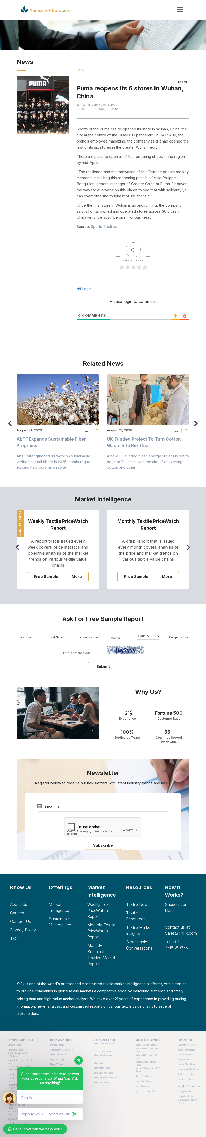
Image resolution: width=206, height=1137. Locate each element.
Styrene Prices (184, 1059)
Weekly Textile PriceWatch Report (100, 910)
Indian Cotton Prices (101, 1068)
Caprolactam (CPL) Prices (61, 1050)
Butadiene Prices (185, 1054)
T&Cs (15, 938)
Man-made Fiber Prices (188, 1069)
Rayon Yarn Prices (143, 1081)
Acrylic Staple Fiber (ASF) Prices (188, 1101)
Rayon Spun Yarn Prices (145, 1086)
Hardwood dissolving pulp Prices (147, 1050)
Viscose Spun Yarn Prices (146, 1091)
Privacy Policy (23, 929)
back (80, 70)
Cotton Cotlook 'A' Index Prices (103, 1056)
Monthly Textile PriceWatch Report (101, 930)
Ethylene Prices (14, 1045)
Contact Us (20, 921)
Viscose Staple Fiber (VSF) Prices (147, 1063)
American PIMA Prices (103, 1051)
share (182, 82)
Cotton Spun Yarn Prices (103, 1073)
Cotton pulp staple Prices (146, 1045)
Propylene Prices (185, 1091)
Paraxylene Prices (15, 1050)
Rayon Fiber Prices (143, 1076)
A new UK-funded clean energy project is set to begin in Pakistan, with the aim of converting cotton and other (148, 462)
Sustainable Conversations (139, 945)
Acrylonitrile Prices (185, 1096)
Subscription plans (176, 907)
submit (103, 666)
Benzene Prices (57, 1045)
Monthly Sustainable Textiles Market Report (101, 954)
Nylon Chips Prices (58, 1054)
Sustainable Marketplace (60, 921)
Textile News (138, 904)
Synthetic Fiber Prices (187, 1074)
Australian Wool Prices (187, 1045)
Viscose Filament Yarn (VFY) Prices (148, 1070)
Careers (17, 912)
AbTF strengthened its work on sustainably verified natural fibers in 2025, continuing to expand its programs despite (53, 462)
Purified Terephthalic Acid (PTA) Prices (18, 1055)
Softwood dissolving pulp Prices (146, 1056)
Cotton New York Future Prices (103, 1045)
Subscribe (103, 845)
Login (86, 289)
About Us (18, 904)
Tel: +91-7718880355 (176, 944)
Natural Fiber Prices (186, 1064)
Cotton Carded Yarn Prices (104, 1082)
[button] (197, 425)
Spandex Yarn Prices (186, 1050)
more (77, 576)
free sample (46, 576)
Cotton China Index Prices (104, 1063)
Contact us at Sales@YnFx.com (180, 930)
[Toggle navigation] (180, 10)
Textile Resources (135, 915)
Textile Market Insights (139, 930)
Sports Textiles (104, 226)
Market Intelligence (59, 907)
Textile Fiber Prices (186, 1079)
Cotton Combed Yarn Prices (104, 1077)
